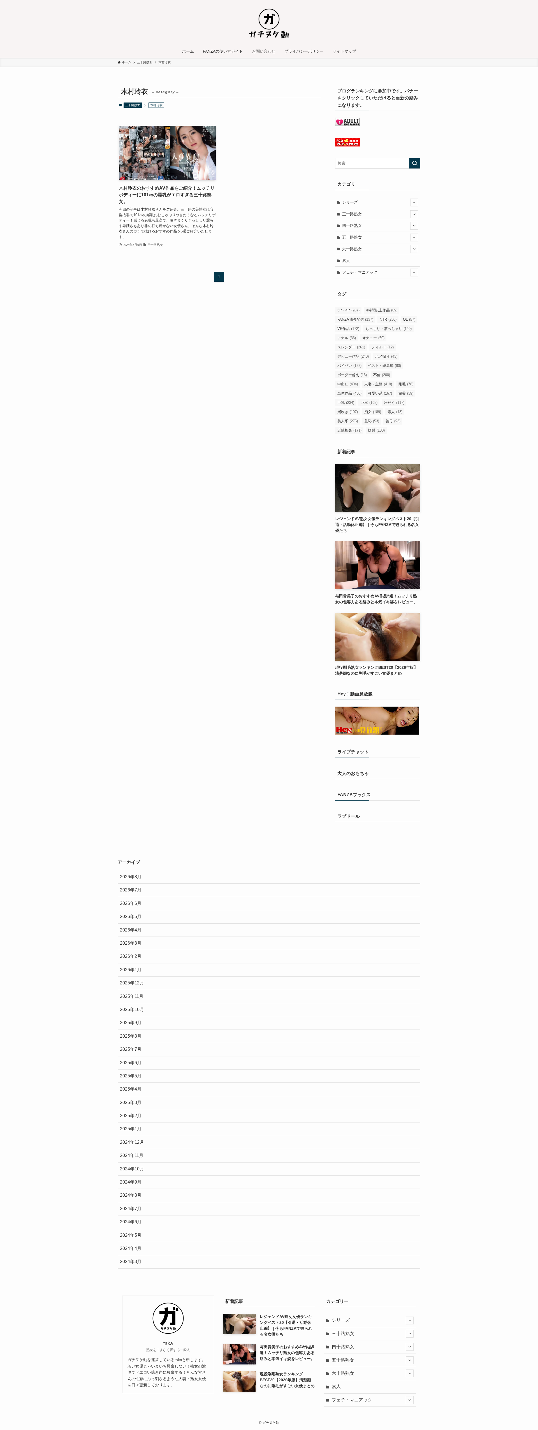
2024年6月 (131, 1221)
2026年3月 (131, 943)
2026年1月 (131, 969)
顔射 (376, 430)
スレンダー (351, 347)
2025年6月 (131, 1062)
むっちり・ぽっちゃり (389, 329)
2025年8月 (131, 1036)
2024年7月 (131, 1208)
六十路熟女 (352, 249)
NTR (388, 319)
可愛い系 (380, 393)
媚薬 (405, 393)
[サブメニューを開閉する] (414, 202)
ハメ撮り (386, 356)
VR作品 (348, 329)
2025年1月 (131, 1128)
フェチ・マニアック (359, 272)
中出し (347, 384)
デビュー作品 (353, 356)
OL (409, 319)
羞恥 (371, 421)
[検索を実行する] (414, 163)
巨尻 (369, 402)
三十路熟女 (132, 105)
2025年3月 (131, 1102)
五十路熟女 (352, 237)
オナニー (373, 338)
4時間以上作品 (381, 310)
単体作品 (349, 393)
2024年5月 (131, 1235)
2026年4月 (131, 930)
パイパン (349, 366)
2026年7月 (131, 890)
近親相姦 (349, 430)
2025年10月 (132, 1009)
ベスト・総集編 (384, 366)
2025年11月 (131, 996)
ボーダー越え (352, 375)
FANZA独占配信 (355, 319)
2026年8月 (131, 876)
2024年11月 (131, 1155)
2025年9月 (131, 1022)
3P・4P (348, 310)
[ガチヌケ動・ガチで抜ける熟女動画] (269, 23)
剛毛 (405, 384)
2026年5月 (131, 916)
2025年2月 (131, 1115)
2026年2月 (131, 956)
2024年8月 (131, 1195)
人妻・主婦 (378, 384)
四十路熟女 (352, 225)
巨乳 (345, 402)
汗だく (394, 402)
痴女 (372, 412)
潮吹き (347, 412)
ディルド (383, 347)
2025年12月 (132, 982)
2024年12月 (132, 1142)
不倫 (381, 375)
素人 (346, 260)
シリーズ (350, 202)
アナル (346, 338)
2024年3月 (131, 1261)
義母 (393, 421)
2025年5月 (131, 1075)
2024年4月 (131, 1248)
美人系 (347, 421)
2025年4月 (131, 1089)
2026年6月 (131, 903)
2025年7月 (131, 1049)
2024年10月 (132, 1168)
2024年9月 (131, 1182)
